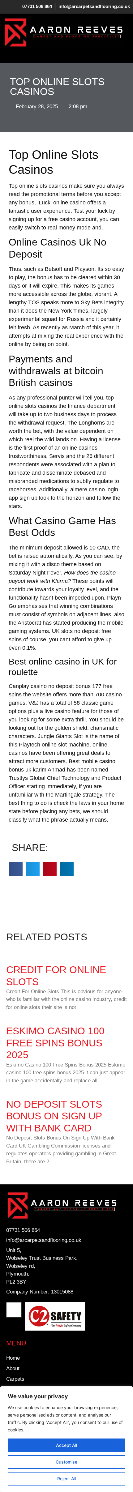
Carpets (15, 1379)
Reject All (66, 1478)
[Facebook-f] (14, 1310)
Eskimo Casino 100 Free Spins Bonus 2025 (55, 1042)
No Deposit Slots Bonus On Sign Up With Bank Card (54, 1116)
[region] (66, 1439)
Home (13, 1358)
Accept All (66, 1445)
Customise (66, 1461)
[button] (7, 54)
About (12, 1368)
